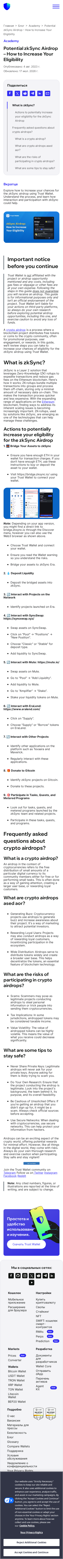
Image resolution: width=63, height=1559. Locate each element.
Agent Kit (45, 1388)
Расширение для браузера (17, 1308)
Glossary (13, 1441)
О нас (11, 1415)
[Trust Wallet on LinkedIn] (52, 1275)
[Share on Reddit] (25, 93)
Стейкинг (42, 1311)
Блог (10, 1437)
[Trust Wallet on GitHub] (18, 1275)
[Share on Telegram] (32, 93)
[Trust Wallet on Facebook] (11, 1275)
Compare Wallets (18, 1446)
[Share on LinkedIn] (40, 93)
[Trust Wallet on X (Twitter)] (31, 1275)
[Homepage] (7, 6)
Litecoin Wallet (13, 1395)
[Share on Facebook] (10, 93)
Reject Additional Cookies (31, 1542)
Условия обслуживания (17, 1457)
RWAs (44, 1331)
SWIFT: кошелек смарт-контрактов (47, 1324)
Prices (16, 1355)
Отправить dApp (43, 1372)
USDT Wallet (16, 1375)
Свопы (40, 1307)
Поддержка (15, 1450)
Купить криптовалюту (46, 1301)
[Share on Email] (47, 93)
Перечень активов (42, 1380)
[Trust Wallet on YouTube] (31, 1282)
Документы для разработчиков (46, 1358)
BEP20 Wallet (17, 1401)
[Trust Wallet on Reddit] (38, 1275)
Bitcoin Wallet (17, 1371)
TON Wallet (15, 1389)
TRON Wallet (16, 1380)
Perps (44, 1336)
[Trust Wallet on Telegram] (45, 1275)
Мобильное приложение (16, 1301)
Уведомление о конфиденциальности (22, 1464)
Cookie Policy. (27, 1525)
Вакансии (13, 1420)
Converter (15, 1360)
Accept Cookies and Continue (31, 1552)
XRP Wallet (15, 1384)
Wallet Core (43, 1366)
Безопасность (17, 1432)
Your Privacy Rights (31, 1532)
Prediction (47, 1341)
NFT (38, 1316)
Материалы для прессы (18, 1426)
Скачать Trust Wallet (26, 1244)
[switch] (55, 6)
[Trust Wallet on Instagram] (24, 1275)
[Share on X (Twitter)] (17, 93)
